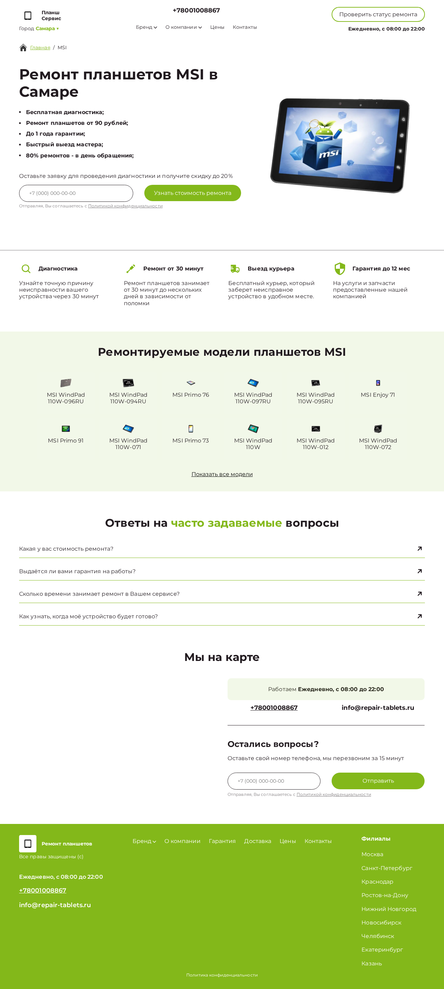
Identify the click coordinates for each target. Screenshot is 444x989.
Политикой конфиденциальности (125, 205)
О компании (181, 27)
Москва (372, 854)
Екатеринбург (382, 949)
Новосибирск (381, 922)
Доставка (257, 841)
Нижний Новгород (388, 909)
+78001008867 (196, 10)
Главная (40, 47)
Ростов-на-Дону (384, 895)
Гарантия (222, 841)
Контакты (245, 27)
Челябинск (377, 936)
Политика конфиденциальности (222, 975)
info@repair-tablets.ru (378, 708)
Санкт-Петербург (386, 868)
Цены (217, 27)
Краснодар (377, 881)
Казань (371, 963)
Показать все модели (222, 474)
